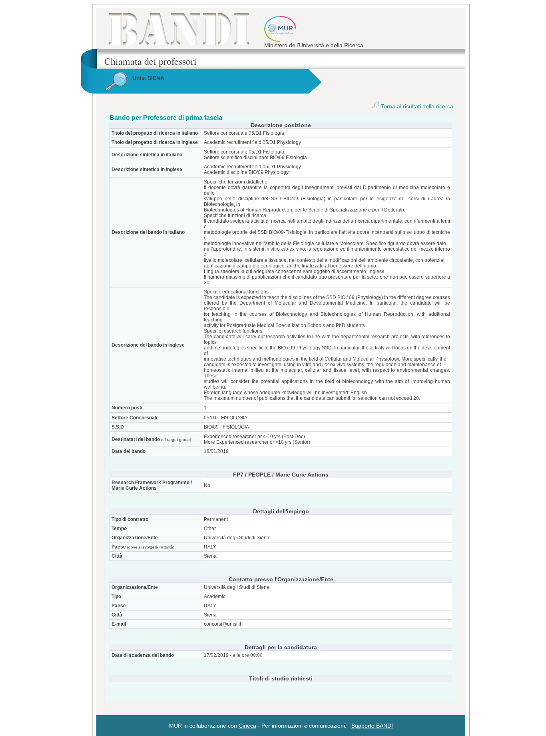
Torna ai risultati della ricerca (416, 106)
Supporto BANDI (372, 725)
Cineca (247, 725)
